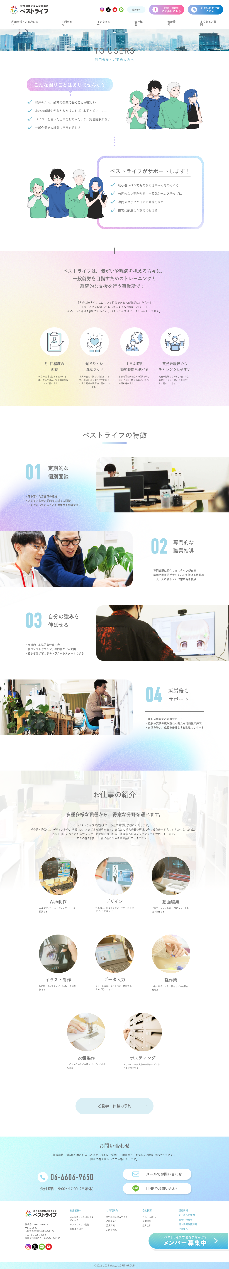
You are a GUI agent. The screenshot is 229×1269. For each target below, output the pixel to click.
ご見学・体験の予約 (114, 1106)
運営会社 (146, 1225)
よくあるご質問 (208, 23)
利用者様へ (76, 1210)
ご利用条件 (111, 1221)
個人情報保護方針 (188, 1224)
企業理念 (146, 1221)
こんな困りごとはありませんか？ (81, 1218)
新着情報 (171, 23)
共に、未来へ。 (149, 1217)
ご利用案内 (67, 23)
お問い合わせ (186, 1220)
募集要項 (110, 1225)
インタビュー (103, 23)
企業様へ (136, 10)
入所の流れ (111, 1230)
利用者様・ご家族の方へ (24, 23)
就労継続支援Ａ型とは (117, 1217)
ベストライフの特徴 (79, 1224)
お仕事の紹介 (76, 1229)
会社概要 (139, 23)
